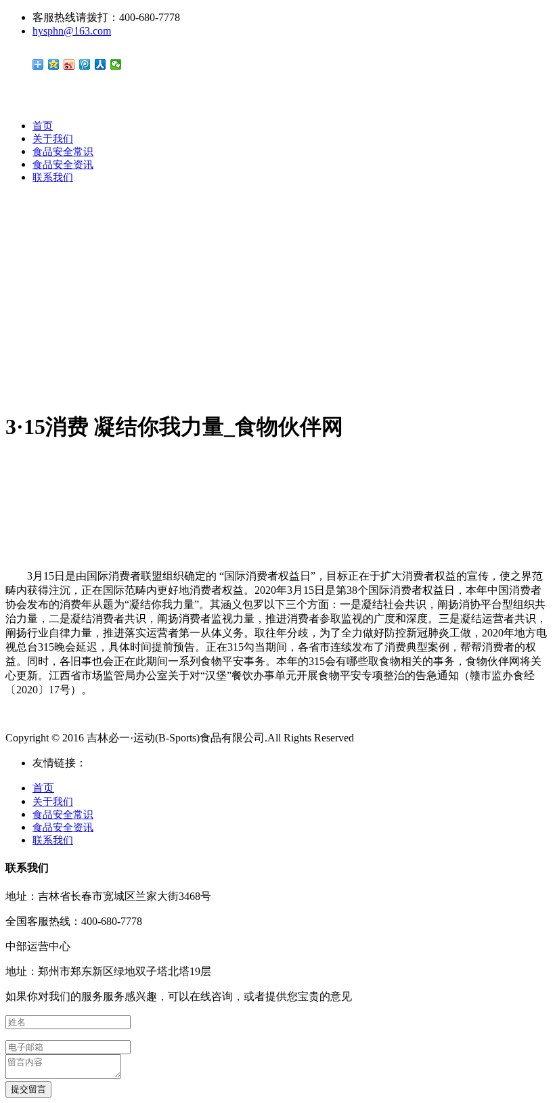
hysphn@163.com (71, 31)
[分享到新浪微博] (69, 64)
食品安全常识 (62, 151)
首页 (42, 126)
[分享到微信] (116, 64)
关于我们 (52, 138)
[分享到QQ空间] (54, 64)
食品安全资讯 (62, 164)
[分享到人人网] (100, 64)
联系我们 (52, 177)
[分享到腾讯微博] (85, 64)
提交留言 (28, 1089)
